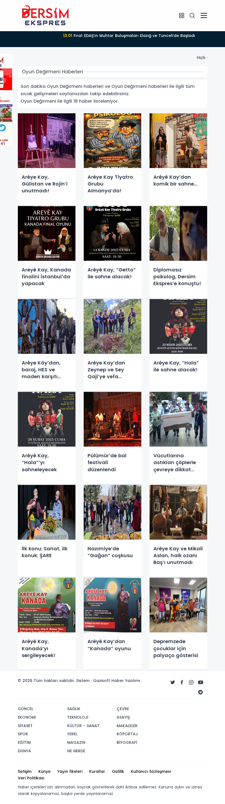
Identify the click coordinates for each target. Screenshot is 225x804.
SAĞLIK (73, 709)
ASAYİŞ (123, 717)
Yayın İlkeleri (69, 771)
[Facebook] (182, 682)
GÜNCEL (25, 709)
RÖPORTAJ (127, 734)
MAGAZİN (76, 742)
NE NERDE (76, 751)
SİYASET (25, 725)
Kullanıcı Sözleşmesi (151, 771)
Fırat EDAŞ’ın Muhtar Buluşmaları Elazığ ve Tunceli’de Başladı (129, 35)
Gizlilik (118, 771)
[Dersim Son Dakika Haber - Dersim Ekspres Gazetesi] (45, 15)
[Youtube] (200, 682)
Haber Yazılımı (125, 680)
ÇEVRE (123, 709)
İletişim (25, 771)
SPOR (23, 734)
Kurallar (97, 771)
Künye (44, 771)
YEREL (72, 734)
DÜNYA (24, 751)
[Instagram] (191, 682)
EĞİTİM (24, 742)
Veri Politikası (31, 778)
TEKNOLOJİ (77, 717)
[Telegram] (200, 692)
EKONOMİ (27, 717)
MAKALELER (127, 725)
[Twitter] (172, 682)
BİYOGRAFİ (127, 742)
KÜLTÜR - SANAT (83, 725)
